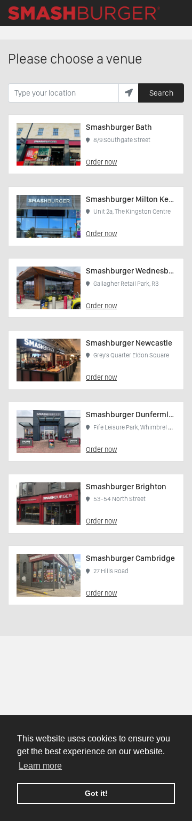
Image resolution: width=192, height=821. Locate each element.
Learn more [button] (40, 765)
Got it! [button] (96, 793)
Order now (101, 162)
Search (161, 93)
